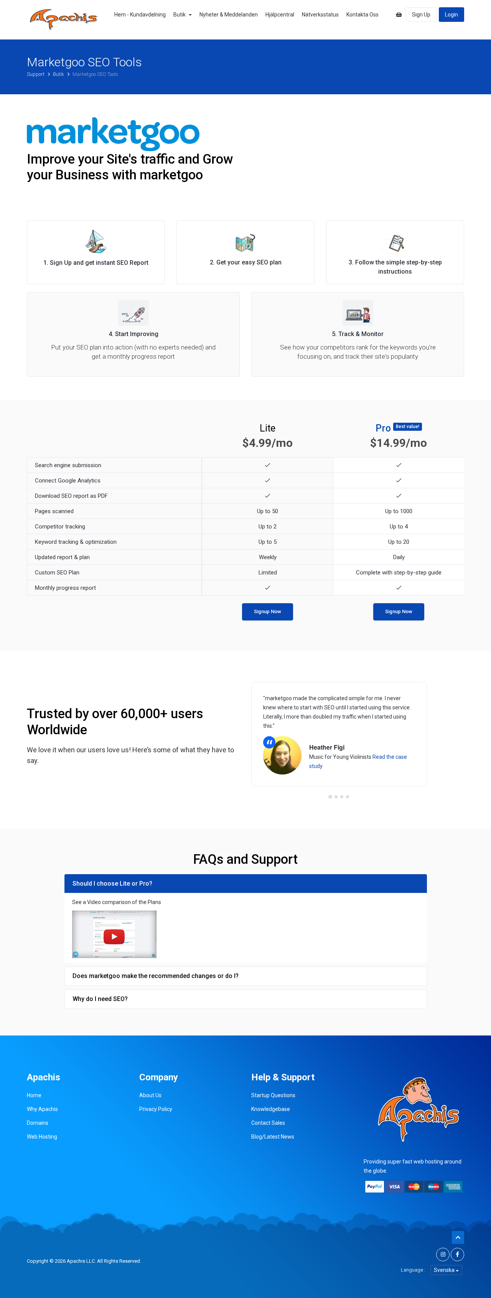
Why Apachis (42, 1109)
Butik (180, 14)
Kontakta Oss (362, 14)
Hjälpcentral (279, 14)
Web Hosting (42, 1137)
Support (36, 74)
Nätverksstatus (320, 14)
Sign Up (421, 14)
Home (34, 1095)
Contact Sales (268, 1123)
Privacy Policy (155, 1109)
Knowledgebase (270, 1109)
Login (451, 14)
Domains (37, 1123)
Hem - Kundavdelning (140, 14)
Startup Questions (273, 1095)
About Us (150, 1095)
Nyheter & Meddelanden (228, 14)
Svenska (445, 1270)
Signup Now (267, 611)
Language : (413, 1270)
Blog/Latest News (272, 1137)
